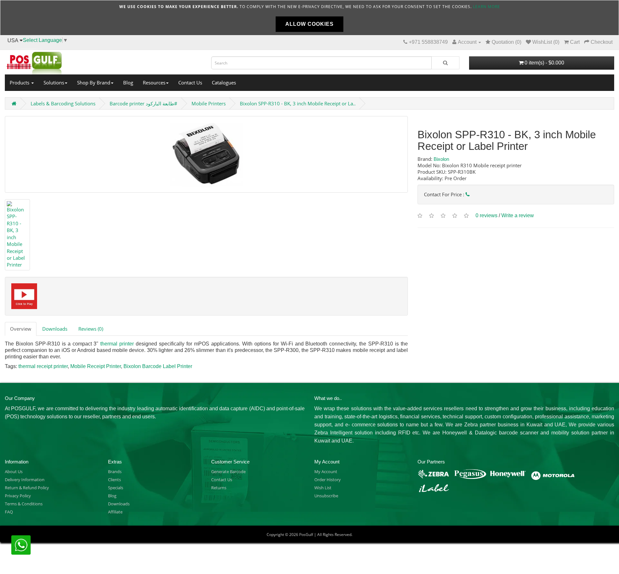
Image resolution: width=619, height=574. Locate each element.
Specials (115, 488)
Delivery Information (24, 479)
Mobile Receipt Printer (95, 366)
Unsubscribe (326, 496)
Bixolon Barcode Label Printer (157, 366)
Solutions (54, 82)
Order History (327, 479)
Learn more (486, 6)
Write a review (517, 215)
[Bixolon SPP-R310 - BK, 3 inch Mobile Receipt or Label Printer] (206, 154)
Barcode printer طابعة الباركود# (143, 103)
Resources (154, 82)
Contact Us (190, 82)
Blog (128, 82)
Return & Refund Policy (27, 488)
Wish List (322, 488)
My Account (325, 471)
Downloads (54, 329)
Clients (114, 479)
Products (20, 82)
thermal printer (117, 343)
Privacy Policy (18, 496)
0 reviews (486, 215)
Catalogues (224, 82)
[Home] (103, 61)
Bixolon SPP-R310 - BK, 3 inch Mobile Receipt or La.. (298, 103)
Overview (20, 329)
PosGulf (306, 534)
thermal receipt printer (43, 366)
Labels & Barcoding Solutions (63, 103)
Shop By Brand (93, 82)
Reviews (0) (90, 329)
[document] (309, 17)
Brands (115, 471)
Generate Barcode (228, 471)
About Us (14, 471)
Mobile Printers (209, 103)
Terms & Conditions (24, 504)
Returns (218, 488)
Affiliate (115, 512)
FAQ (9, 512)
